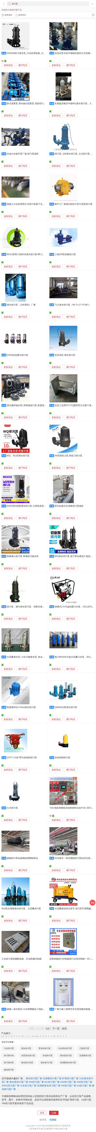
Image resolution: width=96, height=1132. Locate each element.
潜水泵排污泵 (66, 1055)
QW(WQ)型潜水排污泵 (66, 707)
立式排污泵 (12, 807)
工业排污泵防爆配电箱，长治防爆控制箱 (22, 958)
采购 (92, 902)
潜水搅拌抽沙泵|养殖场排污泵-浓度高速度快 (29, 405)
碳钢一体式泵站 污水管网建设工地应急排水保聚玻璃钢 (34, 1009)
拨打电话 (22, 65)
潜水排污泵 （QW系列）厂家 (21, 304)
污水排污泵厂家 (28, 1085)
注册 (54, 1112)
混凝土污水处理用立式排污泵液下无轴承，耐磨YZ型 (32, 203)
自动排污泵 (48, 1055)
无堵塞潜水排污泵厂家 (48, 1085)
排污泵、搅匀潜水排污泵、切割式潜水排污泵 (29, 606)
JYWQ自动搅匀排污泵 (17, 354)
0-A (2, 1036)
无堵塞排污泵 (85, 1055)
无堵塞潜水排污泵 (68, 1062)
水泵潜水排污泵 (28, 1055)
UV (54, 1036)
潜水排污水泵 (27, 1062)
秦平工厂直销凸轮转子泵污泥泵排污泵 (73, 203)
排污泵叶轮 (9, 1055)
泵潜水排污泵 (45, 1048)
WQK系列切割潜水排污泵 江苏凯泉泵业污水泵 (30, 505)
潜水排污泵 (26, 1048)
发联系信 (8, 65)
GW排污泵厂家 (84, 1081)
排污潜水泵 (9, 1062)
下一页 (55, 1028)
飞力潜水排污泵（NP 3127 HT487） (73, 304)
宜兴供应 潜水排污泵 (65, 354)
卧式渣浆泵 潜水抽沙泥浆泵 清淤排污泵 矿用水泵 (31, 103)
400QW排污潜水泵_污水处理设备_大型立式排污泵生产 (34, 53)
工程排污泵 (84, 1048)
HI (23, 1036)
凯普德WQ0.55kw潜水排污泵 (21, 707)
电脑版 (53, 1119)
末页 (64, 1028)
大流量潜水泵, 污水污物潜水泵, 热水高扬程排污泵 (31, 656)
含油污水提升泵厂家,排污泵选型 (23, 153)
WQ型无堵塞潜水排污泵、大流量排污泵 (21, 908)
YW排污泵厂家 (68, 1085)
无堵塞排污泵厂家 (52, 1078)
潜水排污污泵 (47, 1062)
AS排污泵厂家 (84, 1085)
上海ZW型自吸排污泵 (65, 254)
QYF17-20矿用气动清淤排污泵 (22, 757)
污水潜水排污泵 (65, 1048)
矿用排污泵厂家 (70, 1078)
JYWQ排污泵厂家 (10, 1085)
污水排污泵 (9, 1048)
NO (36, 1036)
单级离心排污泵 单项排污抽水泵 (23, 556)
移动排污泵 (9, 1069)
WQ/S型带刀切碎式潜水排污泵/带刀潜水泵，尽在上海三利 (36, 254)
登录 (42, 1112)
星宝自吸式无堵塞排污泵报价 (69, 505)
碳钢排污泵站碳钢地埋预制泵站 (22, 858)
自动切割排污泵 (62, 757)
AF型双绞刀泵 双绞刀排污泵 (68, 455)
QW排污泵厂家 (68, 1081)
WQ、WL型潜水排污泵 (18, 455)
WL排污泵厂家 (52, 1081)
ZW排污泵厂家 (36, 1081)
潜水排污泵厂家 (34, 1078)
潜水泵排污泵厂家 (18, 1081)
